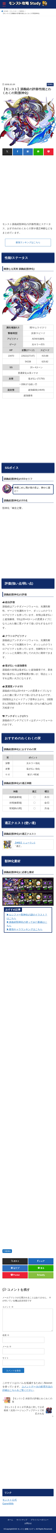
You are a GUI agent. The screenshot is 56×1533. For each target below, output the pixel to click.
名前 (5, 1335)
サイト (5, 1358)
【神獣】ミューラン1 (24, 843)
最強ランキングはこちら (28, 242)
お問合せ (28, 1523)
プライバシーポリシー (40, 1520)
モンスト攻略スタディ (26, 1529)
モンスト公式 (9, 1499)
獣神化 (8, 1251)
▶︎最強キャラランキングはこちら (24, 929)
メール (6, 1346)
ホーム (10, 1520)
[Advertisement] (28, 46)
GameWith (8, 1503)
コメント (7, 1307)
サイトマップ (21, 1520)
